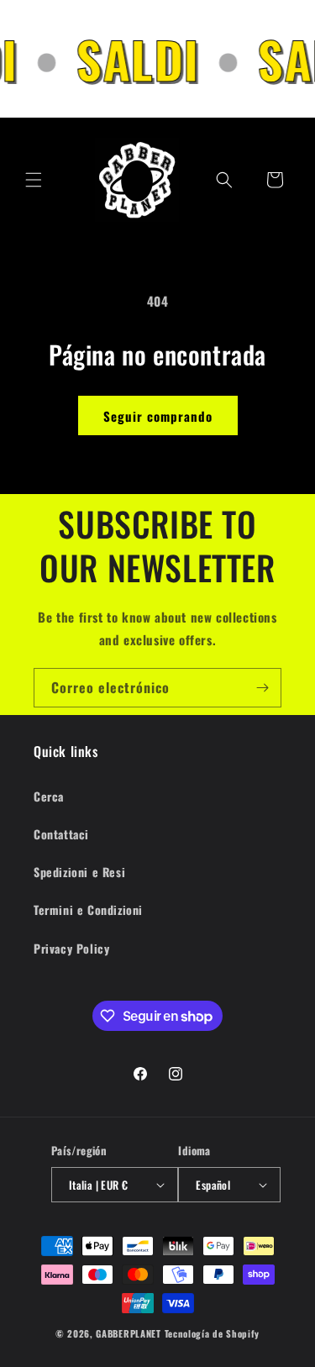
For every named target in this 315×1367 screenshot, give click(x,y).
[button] (33, 179)
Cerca (49, 796)
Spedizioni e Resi (79, 872)
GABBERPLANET (128, 1333)
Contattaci (61, 834)
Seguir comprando (158, 416)
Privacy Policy (71, 948)
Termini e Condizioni (88, 909)
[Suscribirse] (262, 687)
